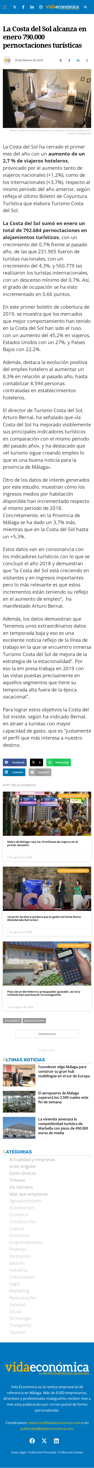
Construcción (22, 1222)
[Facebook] (35, 1443)
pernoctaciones (34, 1020)
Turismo (17, 1332)
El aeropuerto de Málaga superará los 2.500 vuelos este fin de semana (63, 1097)
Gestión (17, 1263)
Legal (14, 1284)
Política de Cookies (71, 1452)
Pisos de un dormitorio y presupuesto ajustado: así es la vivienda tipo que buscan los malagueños (43, 993)
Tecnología (20, 1318)
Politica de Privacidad (42, 1452)
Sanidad (17, 1304)
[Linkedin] (59, 1443)
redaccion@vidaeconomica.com (54, 1422)
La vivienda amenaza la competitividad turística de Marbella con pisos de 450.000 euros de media (63, 1126)
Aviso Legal (18, 1452)
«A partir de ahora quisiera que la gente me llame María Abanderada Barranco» (44, 918)
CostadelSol (12, 1020)
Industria (18, 1270)
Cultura (16, 1229)
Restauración (22, 1298)
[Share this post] (86, 60)
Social (15, 1311)
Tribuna (17, 1180)
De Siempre (21, 1187)
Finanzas (18, 1249)
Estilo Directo (22, 1173)
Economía (19, 1235)
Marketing (19, 1291)
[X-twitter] (47, 1443)
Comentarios (47, 1034)
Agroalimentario (25, 1201)
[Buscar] (85, 7)
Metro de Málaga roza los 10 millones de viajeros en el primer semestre (42, 843)
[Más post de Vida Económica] (7, 59)
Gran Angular (22, 1166)
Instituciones (22, 1277)
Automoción (21, 1208)
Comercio (19, 1215)
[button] (15, 762)
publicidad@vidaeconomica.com (47, 1428)
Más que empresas (28, 1194)
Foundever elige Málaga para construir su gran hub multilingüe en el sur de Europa (64, 1071)
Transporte (20, 1325)
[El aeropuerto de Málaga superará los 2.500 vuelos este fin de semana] (19, 1102)
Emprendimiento (26, 1242)
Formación (20, 1256)
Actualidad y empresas (32, 1159)
